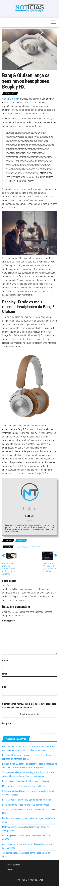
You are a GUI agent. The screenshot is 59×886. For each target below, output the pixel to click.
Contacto (10, 869)
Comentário (8, 620)
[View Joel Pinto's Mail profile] (35, 508)
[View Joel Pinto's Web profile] (29, 508)
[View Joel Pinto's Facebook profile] (23, 508)
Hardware (21, 540)
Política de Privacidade (15, 865)
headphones (35, 546)
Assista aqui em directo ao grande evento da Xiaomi (49, 567)
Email (4, 673)
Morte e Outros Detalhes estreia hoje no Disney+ (24, 786)
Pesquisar (7, 723)
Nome (5, 660)
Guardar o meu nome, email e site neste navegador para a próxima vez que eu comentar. (29, 706)
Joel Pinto (6, 585)
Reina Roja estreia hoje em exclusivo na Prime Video (25, 804)
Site (4, 687)
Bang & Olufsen (21, 547)
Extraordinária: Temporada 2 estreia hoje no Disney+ (25, 781)
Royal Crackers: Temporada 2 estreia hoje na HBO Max (26, 799)
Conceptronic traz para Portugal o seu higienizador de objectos (9, 568)
